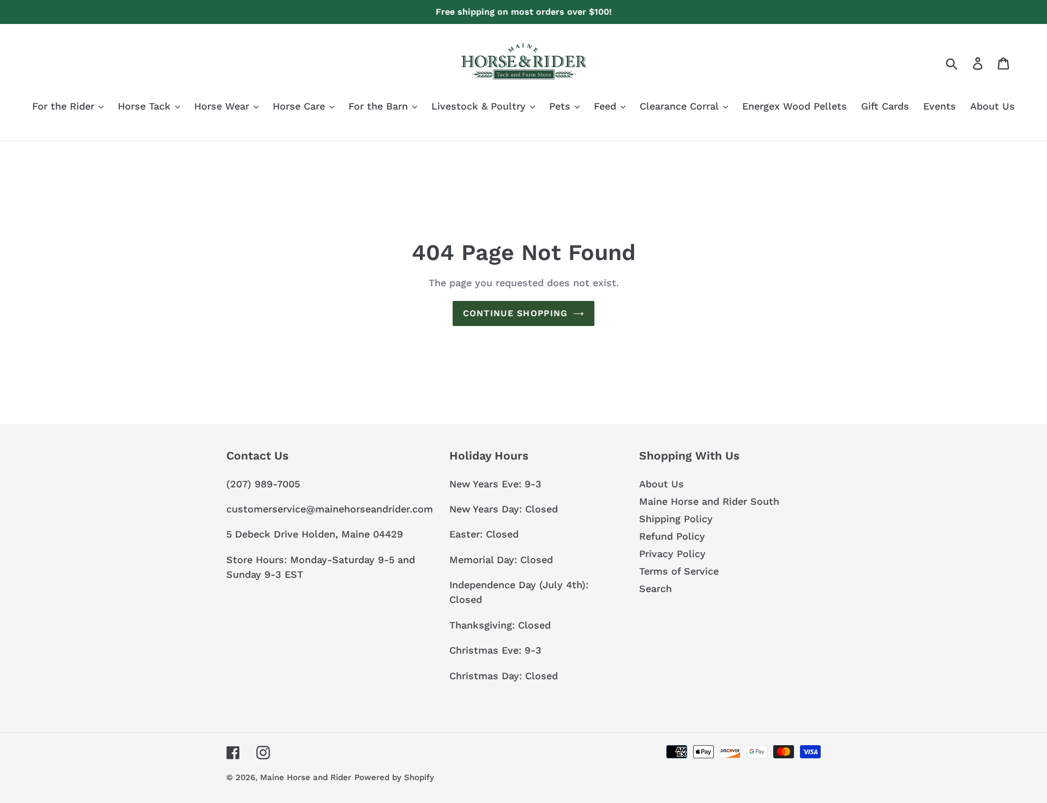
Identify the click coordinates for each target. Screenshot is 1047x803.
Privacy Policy (672, 553)
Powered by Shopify (394, 777)
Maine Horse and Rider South (709, 501)
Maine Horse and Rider (305, 777)
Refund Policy (672, 536)
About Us (661, 484)
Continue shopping (515, 313)
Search (655, 588)
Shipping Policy (676, 518)
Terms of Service (679, 571)
